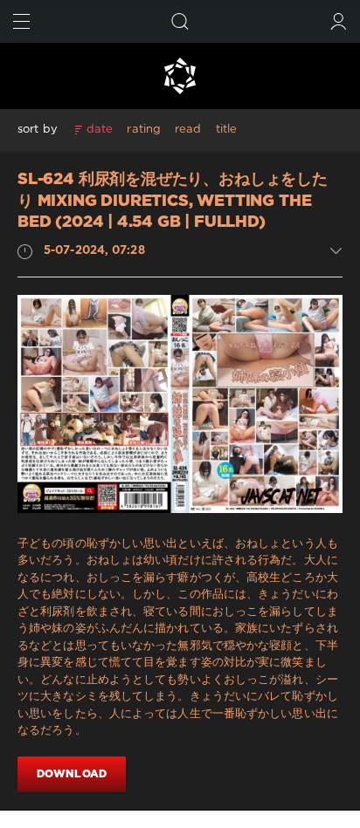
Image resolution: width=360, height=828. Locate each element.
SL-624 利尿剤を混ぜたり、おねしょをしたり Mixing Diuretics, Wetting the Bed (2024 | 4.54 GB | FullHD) (172, 201)
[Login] (338, 21)
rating (144, 129)
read (188, 129)
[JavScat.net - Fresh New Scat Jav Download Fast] (180, 76)
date (100, 129)
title (227, 129)
